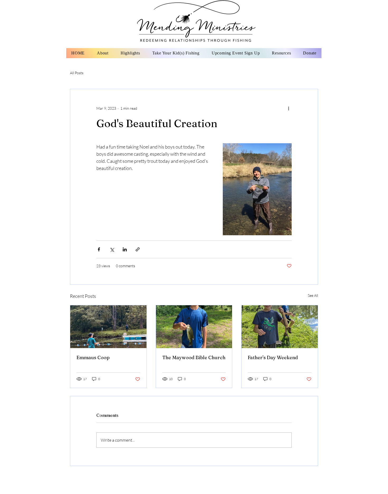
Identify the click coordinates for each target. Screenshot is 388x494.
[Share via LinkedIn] (124, 249)
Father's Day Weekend (273, 357)
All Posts (76, 73)
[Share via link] (137, 249)
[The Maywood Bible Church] (194, 326)
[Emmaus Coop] (108, 326)
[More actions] (288, 108)
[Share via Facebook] (98, 249)
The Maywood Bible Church (193, 357)
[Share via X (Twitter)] (111, 249)
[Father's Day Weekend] (280, 326)
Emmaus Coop (93, 357)
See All (313, 295)
